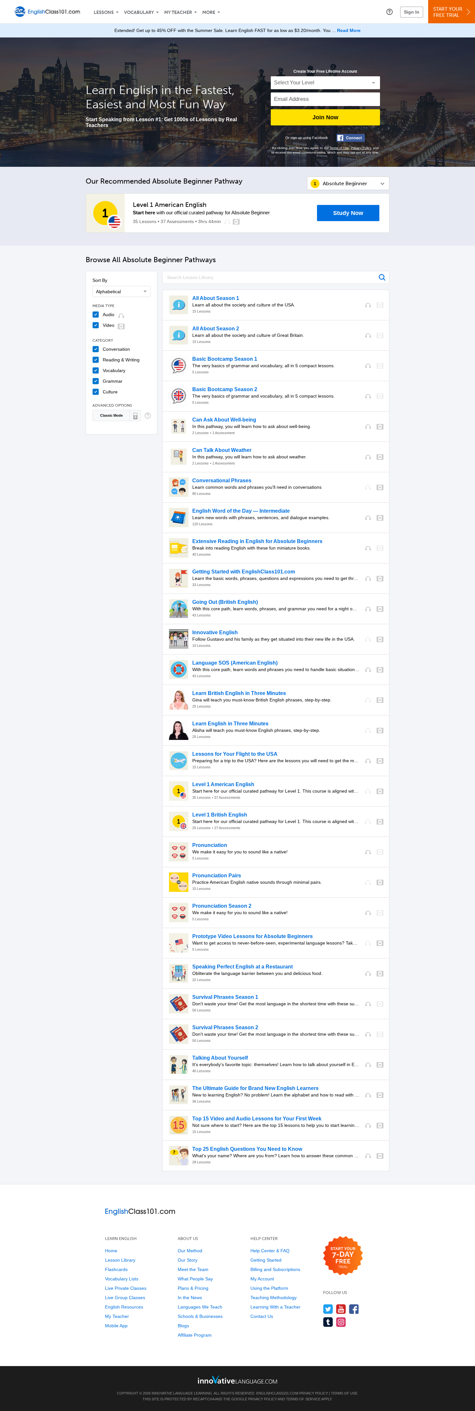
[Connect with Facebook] (350, 138)
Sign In (411, 12)
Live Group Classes (125, 1297)
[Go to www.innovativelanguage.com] (237, 1379)
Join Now (325, 117)
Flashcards (116, 1269)
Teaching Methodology (273, 1297)
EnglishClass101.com (277, 1393)
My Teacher (178, 12)
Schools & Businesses (200, 1316)
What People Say (195, 1278)
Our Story (187, 1260)
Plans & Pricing (193, 1288)
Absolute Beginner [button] (345, 183)
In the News (190, 1297)
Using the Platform (269, 1288)
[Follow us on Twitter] (328, 1309)
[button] (389, 11)
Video (108, 325)
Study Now (348, 213)
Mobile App (116, 1325)
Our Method (190, 1250)
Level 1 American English (169, 204)
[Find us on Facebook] (354, 1309)
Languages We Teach (200, 1306)
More (208, 12)
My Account (262, 1278)
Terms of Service (303, 1399)
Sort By (99, 280)
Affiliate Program (195, 1335)
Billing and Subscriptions (275, 1269)
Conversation (116, 349)
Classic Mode (111, 415)
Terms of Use (339, 148)
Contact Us (261, 1316)
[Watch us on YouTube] (341, 1309)
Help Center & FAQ (270, 1250)
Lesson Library (120, 1260)
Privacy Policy (361, 148)
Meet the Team (193, 1269)
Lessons (104, 12)
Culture (110, 391)
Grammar (112, 381)
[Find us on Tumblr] (328, 1322)
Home (111, 1250)
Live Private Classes (125, 1288)
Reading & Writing (121, 359)
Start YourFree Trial (447, 12)
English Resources (124, 1306)
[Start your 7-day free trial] (343, 1256)
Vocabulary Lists (121, 1278)
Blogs (183, 1325)
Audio (108, 314)
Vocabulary (139, 12)
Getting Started (265, 1260)
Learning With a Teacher (275, 1306)
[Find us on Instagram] (341, 1322)
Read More (349, 30)
